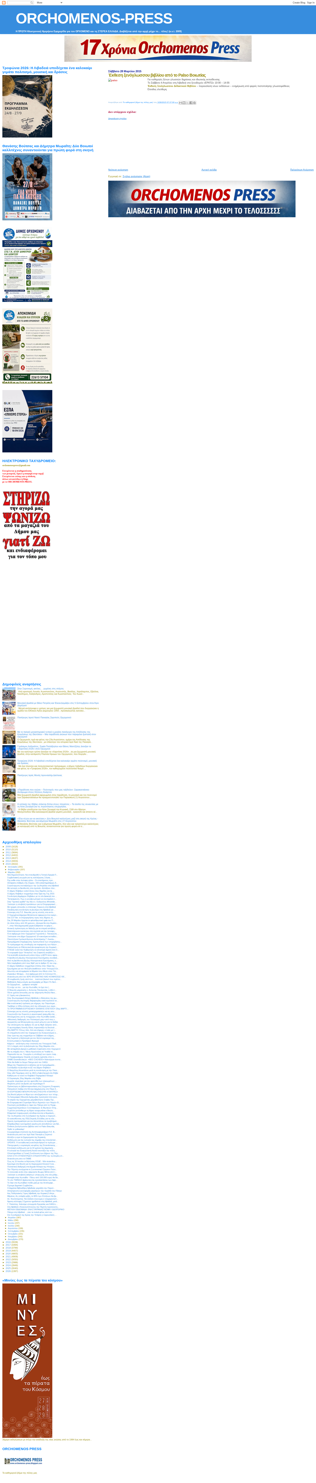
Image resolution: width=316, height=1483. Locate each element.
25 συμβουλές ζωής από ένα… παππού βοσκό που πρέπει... (34, 979)
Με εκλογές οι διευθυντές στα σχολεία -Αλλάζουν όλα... (31, 888)
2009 (8, 846)
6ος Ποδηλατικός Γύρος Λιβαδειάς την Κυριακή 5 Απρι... (31, 1193)
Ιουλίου (11, 1226)
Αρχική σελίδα (209, 169)
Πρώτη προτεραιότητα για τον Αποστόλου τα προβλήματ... (32, 1121)
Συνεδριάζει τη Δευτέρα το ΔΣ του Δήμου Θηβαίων (29, 1067)
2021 (8, 1256)
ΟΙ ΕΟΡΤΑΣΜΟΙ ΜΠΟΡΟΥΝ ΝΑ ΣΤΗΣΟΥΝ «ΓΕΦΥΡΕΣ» (32, 1092)
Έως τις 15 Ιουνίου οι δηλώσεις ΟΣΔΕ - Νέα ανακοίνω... (32, 1161)
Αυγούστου (13, 1228)
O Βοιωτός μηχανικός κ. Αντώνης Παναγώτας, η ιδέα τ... (32, 990)
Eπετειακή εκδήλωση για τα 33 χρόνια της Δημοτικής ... (31, 1148)
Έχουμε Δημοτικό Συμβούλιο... (20, 1185)
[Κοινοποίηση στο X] (187, 103)
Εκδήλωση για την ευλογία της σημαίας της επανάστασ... (32, 1140)
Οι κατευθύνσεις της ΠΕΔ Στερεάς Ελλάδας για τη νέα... (31, 1118)
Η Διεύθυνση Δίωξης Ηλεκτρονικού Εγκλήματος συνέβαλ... (33, 958)
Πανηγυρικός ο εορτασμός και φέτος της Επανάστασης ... (32, 1145)
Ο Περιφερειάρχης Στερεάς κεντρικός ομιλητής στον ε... (31, 1057)
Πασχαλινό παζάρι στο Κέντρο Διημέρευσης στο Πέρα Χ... (32, 1089)
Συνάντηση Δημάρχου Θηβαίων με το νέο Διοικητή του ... (32, 896)
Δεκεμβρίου (13, 1239)
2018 (8, 1248)
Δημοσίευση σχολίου (117, 118)
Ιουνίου (11, 1223)
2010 (8, 849)
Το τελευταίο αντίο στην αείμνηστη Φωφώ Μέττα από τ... (32, 1172)
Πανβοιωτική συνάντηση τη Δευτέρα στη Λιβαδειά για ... (31, 910)
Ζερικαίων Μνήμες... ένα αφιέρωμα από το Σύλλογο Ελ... (32, 974)
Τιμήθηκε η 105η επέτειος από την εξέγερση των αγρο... (32, 1006)
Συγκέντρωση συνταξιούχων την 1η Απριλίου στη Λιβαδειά (33, 885)
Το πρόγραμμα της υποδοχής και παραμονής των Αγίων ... (33, 944)
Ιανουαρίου (13, 867)
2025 (8, 1268)
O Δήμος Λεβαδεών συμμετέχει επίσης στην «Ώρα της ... (32, 966)
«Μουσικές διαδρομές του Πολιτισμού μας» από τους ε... (31, 1019)
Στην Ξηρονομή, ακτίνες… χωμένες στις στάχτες (40, 688)
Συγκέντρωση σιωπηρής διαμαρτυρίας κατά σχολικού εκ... (33, 1001)
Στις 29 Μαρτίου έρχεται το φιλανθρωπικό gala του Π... (31, 920)
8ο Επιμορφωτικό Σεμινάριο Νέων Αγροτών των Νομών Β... (33, 1102)
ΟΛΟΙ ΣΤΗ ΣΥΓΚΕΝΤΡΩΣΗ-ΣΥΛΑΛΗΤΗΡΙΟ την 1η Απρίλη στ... (35, 1156)
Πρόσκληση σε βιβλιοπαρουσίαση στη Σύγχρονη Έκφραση (33, 1086)
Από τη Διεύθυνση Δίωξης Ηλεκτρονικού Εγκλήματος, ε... (32, 960)
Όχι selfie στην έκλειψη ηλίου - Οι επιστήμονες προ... (30, 880)
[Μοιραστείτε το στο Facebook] (191, 103)
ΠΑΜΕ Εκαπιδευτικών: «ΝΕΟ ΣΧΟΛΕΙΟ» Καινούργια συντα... (34, 1059)
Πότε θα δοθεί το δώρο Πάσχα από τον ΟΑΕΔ (27, 1062)
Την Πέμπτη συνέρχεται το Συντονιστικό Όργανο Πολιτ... (32, 1169)
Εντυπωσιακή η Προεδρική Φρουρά (23, 1041)
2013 (8, 858)
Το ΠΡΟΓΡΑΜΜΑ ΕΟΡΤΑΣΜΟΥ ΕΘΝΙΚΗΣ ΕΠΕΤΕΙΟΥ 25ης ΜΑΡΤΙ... (37, 1009)
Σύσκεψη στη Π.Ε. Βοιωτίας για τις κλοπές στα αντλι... (31, 912)
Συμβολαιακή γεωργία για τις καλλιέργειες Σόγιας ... (29, 877)
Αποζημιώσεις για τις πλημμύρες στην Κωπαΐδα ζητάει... (32, 1017)
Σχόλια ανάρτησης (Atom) (136, 176)
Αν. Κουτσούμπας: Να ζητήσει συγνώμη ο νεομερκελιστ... (32, 1199)
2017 (8, 1245)
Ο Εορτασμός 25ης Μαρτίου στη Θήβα (24, 1078)
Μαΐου (11, 1220)
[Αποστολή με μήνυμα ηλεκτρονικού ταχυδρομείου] (180, 103)
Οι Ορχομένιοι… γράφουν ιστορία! (22, 984)
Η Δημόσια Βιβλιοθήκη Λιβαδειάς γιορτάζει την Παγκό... (31, 1188)
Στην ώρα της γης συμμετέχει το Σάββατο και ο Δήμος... (31, 1035)
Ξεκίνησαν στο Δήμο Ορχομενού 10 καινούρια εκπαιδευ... (32, 936)
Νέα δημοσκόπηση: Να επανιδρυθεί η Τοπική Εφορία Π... (32, 875)
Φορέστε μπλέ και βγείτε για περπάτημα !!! (26, 1084)
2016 (8, 1242)
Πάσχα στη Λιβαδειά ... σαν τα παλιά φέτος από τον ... (30, 1212)
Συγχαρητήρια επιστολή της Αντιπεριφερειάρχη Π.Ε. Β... (31, 1132)
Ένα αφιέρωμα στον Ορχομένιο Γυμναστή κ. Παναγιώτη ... (33, 934)
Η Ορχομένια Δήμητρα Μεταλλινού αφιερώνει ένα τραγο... (32, 915)
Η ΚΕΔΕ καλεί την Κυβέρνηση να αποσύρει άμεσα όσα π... (33, 950)
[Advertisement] (197, 142)
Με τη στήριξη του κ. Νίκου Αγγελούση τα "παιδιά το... (30, 1052)
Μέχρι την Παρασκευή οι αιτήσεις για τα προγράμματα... (31, 1065)
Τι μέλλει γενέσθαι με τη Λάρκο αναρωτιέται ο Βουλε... (30, 1110)
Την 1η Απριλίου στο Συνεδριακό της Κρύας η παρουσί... (32, 1116)
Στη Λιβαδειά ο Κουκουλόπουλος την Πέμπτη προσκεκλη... (33, 1207)
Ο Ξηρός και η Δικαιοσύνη (18, 995)
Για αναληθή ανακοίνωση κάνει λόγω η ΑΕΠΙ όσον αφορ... (33, 955)
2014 (8, 861)
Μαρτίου (12, 872)
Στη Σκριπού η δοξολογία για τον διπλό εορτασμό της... (31, 1038)
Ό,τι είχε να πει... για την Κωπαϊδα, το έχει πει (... (28, 987)
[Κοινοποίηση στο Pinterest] (194, 103)
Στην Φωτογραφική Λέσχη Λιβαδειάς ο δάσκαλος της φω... (32, 998)
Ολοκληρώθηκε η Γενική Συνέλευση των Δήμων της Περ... (33, 1153)
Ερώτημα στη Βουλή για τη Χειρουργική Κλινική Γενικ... (31, 1164)
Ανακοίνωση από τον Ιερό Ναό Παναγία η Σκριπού (29, 1134)
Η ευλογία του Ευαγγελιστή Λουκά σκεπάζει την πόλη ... (32, 1150)
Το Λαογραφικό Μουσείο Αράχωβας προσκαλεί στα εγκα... (32, 1097)
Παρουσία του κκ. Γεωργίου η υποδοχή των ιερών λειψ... (32, 1054)
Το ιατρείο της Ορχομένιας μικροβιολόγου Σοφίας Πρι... (31, 1100)
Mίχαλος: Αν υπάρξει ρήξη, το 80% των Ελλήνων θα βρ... (32, 1196)
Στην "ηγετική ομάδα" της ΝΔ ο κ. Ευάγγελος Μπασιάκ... (32, 902)
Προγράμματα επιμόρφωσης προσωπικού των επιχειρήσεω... (34, 942)
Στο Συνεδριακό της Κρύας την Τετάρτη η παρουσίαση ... (32, 1215)
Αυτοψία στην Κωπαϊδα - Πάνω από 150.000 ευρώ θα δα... (33, 1177)
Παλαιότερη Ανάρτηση (302, 169)
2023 (8, 1262)
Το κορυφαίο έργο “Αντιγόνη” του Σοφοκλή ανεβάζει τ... (31, 952)
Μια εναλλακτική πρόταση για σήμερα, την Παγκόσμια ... (32, 1003)
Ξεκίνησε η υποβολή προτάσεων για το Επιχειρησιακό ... (32, 904)
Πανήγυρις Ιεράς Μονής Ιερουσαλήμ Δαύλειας (39, 775)
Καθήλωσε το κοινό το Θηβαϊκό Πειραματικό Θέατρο (30, 1075)
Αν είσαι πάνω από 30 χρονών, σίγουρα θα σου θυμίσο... (32, 923)
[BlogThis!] (184, 103)
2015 (8, 864)
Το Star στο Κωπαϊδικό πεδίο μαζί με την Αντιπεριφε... (30, 1183)
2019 (8, 1250)
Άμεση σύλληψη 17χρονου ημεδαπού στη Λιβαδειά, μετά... (33, 1201)
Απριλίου (12, 1217)
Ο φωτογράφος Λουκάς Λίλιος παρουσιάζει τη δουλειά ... (32, 1027)
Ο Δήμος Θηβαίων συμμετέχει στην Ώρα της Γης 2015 (30, 894)
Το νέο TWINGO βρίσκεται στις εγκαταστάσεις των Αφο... (32, 1180)
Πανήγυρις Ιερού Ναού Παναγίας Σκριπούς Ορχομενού (44, 717)
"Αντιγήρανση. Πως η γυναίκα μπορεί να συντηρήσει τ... (32, 899)
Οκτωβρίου (13, 1234)
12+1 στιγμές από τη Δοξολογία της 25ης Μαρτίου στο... (31, 1046)
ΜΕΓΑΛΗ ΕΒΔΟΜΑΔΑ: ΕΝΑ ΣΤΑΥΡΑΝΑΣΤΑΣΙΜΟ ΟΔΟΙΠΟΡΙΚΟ (35, 1209)
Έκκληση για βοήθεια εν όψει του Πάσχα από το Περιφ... (32, 1105)
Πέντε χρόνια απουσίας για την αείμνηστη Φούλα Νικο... (32, 992)
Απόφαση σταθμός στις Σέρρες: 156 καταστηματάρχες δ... (32, 883)
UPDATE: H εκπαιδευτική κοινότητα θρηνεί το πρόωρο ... (32, 1142)
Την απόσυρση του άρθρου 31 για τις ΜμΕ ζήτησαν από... (32, 1025)
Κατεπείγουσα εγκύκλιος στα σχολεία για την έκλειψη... (31, 931)
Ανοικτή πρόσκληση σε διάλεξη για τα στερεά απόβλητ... (32, 928)
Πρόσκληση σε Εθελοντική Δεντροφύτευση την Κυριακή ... (33, 947)
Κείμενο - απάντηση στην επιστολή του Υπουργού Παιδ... (32, 1043)
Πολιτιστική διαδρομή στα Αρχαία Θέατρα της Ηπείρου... (31, 1167)
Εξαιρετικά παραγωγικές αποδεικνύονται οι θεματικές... (31, 1113)
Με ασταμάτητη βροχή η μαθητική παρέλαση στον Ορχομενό (34, 1049)
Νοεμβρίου (13, 1236)
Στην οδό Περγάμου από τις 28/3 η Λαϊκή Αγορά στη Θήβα (32, 1073)
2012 (8, 855)
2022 (8, 1259)
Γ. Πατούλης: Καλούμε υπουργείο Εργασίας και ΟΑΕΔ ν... (32, 1204)
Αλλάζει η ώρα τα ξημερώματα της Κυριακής (26, 1137)
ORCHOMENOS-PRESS (94, 18)
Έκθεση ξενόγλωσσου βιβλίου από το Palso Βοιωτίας (30, 1126)
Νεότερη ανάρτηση (118, 169)
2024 (8, 1265)
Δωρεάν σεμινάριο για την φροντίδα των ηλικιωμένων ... (32, 1081)
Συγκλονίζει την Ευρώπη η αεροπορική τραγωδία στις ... (32, 1014)
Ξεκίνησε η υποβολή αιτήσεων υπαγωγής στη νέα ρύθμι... (33, 1175)
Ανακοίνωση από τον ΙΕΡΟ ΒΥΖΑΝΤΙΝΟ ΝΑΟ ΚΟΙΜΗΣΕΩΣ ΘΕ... (36, 977)
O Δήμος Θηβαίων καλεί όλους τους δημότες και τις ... (30, 891)
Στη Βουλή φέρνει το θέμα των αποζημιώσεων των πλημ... (33, 1094)
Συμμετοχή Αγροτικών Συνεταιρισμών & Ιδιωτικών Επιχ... (32, 1108)
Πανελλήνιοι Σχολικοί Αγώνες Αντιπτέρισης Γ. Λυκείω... (31, 939)
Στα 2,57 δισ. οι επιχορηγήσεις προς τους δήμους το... (30, 917)
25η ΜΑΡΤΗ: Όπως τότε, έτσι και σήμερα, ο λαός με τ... (31, 1030)
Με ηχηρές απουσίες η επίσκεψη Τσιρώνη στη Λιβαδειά (31, 907)
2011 (8, 852)
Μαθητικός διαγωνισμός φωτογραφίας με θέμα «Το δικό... (32, 982)
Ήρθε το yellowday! (15, 1129)
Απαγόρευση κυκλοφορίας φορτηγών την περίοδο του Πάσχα (34, 1191)
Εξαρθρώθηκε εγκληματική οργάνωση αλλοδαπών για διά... (33, 1124)
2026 (8, 1271)
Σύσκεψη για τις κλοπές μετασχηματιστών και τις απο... (31, 1011)
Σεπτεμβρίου (14, 1231)
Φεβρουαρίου (14, 869)
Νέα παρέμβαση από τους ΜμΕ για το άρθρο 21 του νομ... (32, 963)
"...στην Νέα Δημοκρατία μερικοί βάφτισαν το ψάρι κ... (30, 926)
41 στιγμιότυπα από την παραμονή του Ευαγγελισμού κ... (32, 1033)
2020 (8, 1253)
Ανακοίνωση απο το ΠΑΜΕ (19, 1159)
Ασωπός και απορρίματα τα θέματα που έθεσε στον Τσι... (32, 971)
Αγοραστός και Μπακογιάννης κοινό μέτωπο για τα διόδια (32, 1022)
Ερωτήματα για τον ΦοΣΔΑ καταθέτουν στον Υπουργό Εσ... (33, 969)
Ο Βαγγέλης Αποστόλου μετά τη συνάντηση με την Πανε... (33, 1070)
